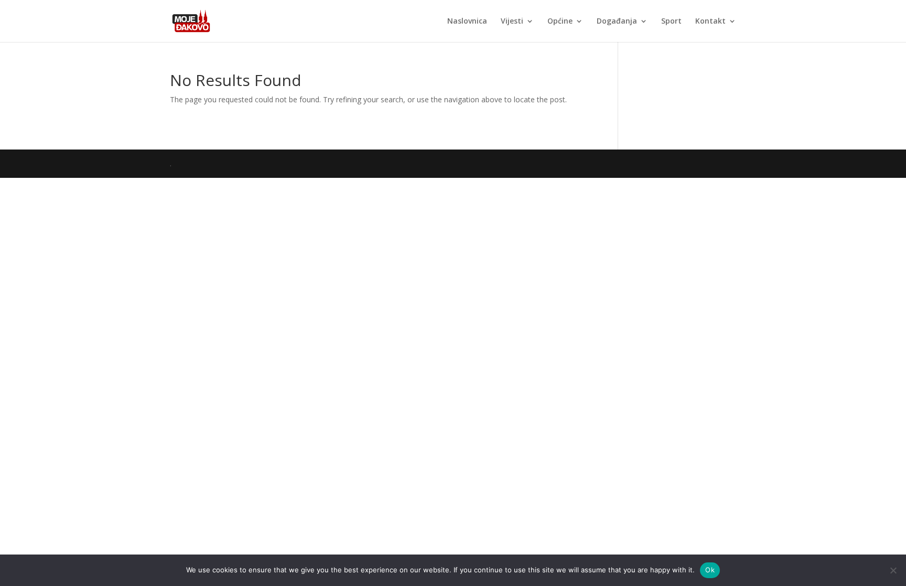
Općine (560, 21)
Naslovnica (467, 21)
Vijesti (512, 21)
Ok (710, 570)
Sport (671, 21)
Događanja (617, 21)
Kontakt (710, 21)
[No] (893, 570)
